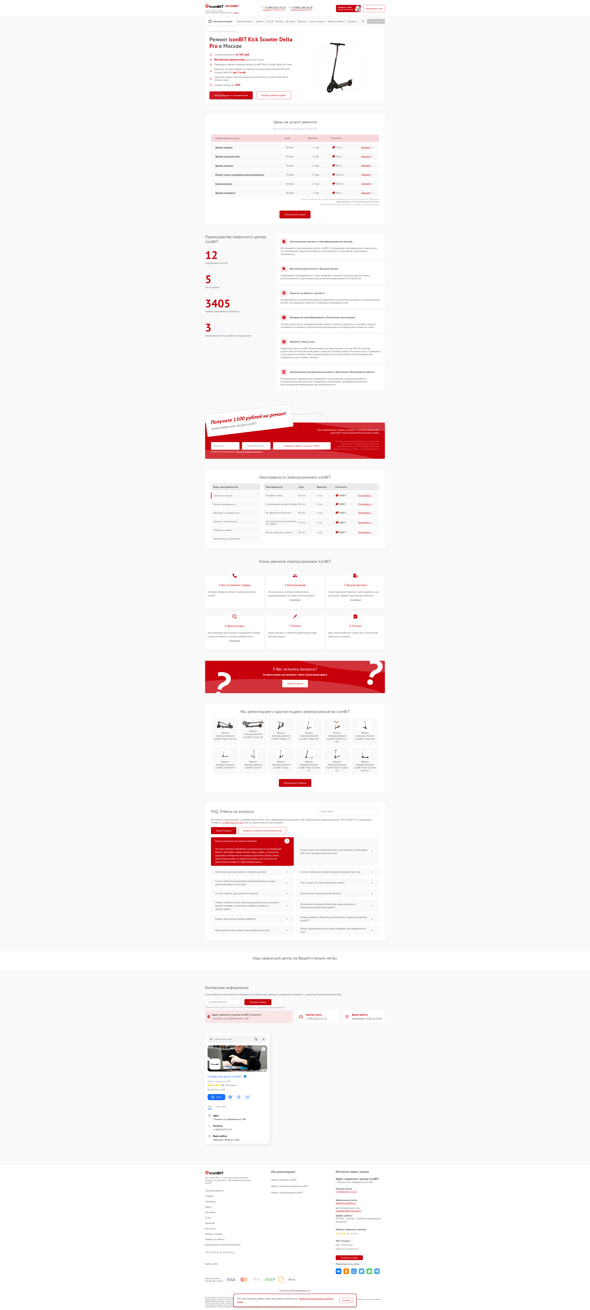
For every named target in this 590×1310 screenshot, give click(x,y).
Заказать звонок (295, 683)
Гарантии (302, 21)
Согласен (346, 1300)
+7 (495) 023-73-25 (275, 7)
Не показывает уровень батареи (281, 504)
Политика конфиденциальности (295, 1290)
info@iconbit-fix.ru (346, 1203)
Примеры (210, 1201)
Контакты (352, 21)
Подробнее (294, 600)
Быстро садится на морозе (279, 532)
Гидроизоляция (223, 183)
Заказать (365, 147)
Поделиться (338, 1271)
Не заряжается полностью (278, 512)
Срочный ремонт (245, 21)
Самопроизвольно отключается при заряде (281, 522)
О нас (268, 21)
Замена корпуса (224, 165)
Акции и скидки (316, 21)
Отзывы (279, 21)
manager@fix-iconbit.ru (348, 1210)
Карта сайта (211, 1263)
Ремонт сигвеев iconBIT (284, 1179)
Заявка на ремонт (336, 21)
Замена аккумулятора (227, 156)
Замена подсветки (225, 192)
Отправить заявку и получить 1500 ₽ (302, 445)
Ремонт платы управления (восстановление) (239, 174)
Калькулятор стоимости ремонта (222, 1244)
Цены (258, 21)
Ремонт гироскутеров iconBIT (287, 1192)
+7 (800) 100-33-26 (302, 7)
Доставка (290, 21)
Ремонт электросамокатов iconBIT (289, 1186)
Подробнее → (365, 495)
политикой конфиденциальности (249, 451)
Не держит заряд (274, 495)
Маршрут (219, 1097)
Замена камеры (223, 147)
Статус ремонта (376, 21)
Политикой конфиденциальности (271, 1007)
